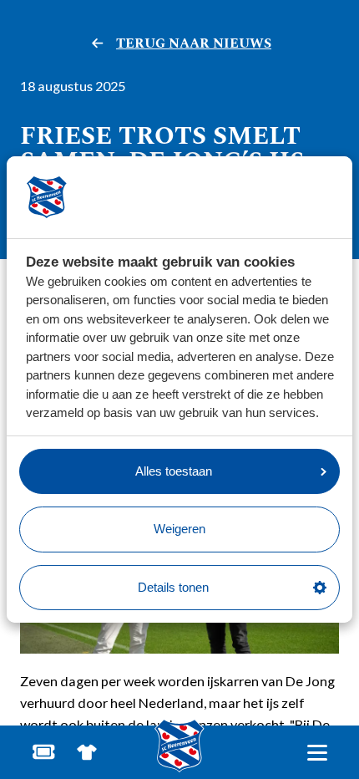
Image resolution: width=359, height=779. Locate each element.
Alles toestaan (173, 471)
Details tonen (173, 587)
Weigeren (179, 529)
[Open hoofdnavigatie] (316, 752)
